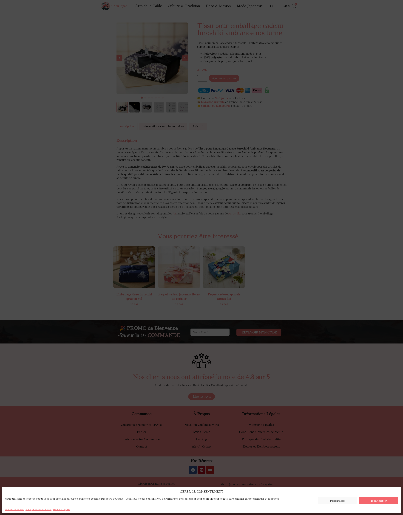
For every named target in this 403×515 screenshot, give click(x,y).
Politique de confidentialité (38, 509)
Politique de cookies (14, 509)
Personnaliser (337, 500)
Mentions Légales (61, 509)
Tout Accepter (379, 500)
